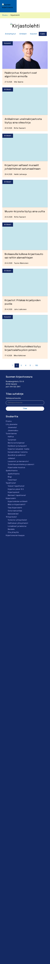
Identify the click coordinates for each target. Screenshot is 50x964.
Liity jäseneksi (11, 424)
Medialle (11, 529)
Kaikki (42, 34)
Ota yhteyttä (13, 532)
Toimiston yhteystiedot (17, 520)
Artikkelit (23, 34)
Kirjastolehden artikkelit (18, 501)
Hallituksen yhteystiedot (18, 523)
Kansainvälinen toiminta (17, 452)
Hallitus (11, 437)
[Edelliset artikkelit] (8, 365)
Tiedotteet (12, 480)
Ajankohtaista (11, 471)
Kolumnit (33, 34)
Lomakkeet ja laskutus (17, 526)
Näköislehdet (13, 514)
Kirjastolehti (11, 498)
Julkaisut (11, 458)
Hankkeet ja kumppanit (17, 446)
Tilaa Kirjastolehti (15, 508)
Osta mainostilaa (15, 511)
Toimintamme (11, 434)
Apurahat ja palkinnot (17, 455)
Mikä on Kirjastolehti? (16, 504)
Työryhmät (12, 440)
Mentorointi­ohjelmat (16, 443)
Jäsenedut (12, 427)
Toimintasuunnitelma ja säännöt (21, 464)
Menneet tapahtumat (17, 495)
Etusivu (5, 15)
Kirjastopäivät (13, 492)
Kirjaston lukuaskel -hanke (18, 449)
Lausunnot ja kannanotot (18, 461)
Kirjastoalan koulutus (16, 467)
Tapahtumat (11, 483)
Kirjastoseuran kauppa (15, 535)
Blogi (10, 477)
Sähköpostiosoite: (13, 398)
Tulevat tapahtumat (16, 486)
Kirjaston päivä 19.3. (16, 489)
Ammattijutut (10, 34)
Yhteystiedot (11, 517)
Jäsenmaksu (13, 430)
